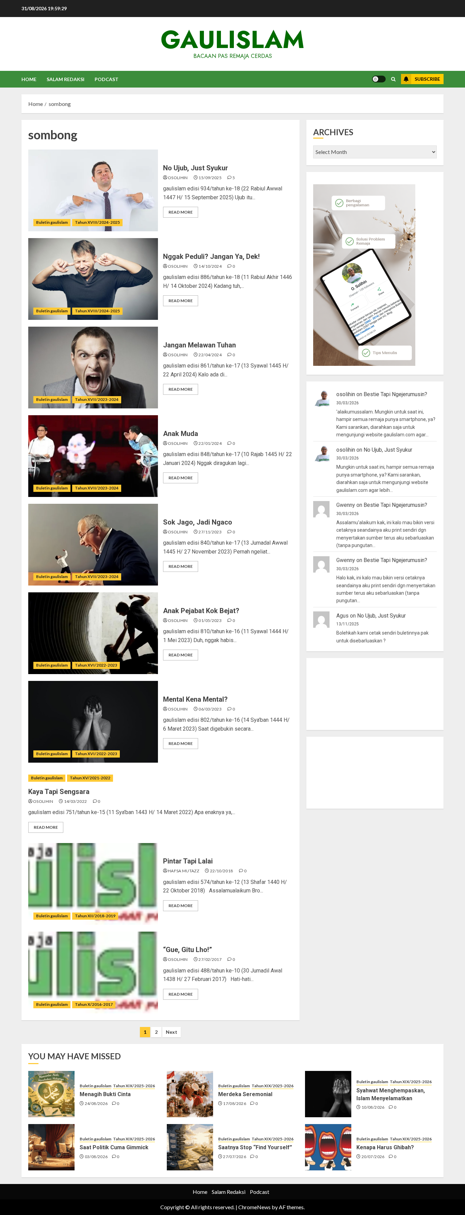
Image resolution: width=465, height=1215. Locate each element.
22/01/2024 (210, 443)
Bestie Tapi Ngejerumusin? (395, 394)
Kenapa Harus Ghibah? (385, 1147)
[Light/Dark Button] (379, 79)
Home (28, 79)
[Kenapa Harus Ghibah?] (328, 1147)
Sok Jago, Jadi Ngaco (197, 522)
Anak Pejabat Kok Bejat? (201, 611)
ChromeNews (254, 1207)
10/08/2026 (373, 1107)
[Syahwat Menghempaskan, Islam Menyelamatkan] (328, 1094)
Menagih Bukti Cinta (105, 1094)
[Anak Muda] (93, 456)
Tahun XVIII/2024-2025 (97, 222)
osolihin (178, 177)
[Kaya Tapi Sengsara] (160, 778)
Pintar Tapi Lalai (188, 861)
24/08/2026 (96, 1103)
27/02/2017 (210, 959)
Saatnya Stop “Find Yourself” (255, 1147)
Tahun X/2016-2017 (94, 1004)
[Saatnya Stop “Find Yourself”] (190, 1147)
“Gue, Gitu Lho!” (187, 950)
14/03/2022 (75, 801)
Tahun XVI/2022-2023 (96, 665)
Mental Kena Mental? (195, 699)
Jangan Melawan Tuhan (199, 345)
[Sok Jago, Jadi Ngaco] (93, 545)
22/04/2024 (210, 354)
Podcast (106, 79)
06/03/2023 (210, 709)
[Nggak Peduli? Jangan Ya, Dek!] (93, 279)
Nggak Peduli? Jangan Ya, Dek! (211, 256)
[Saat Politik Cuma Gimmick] (51, 1147)
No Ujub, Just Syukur (195, 168)
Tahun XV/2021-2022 (90, 777)
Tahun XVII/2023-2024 (96, 399)
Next (171, 1032)
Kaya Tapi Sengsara (59, 792)
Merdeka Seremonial (245, 1094)
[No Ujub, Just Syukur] (93, 190)
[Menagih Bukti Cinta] (51, 1094)
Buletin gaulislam (52, 222)
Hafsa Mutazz (183, 870)
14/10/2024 (210, 266)
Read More (181, 212)
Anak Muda (180, 434)
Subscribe (427, 79)
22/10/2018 (221, 870)
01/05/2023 (210, 620)
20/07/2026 (373, 1156)
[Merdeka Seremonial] (190, 1094)
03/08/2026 (96, 1156)
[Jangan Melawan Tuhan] (93, 367)
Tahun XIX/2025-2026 (134, 1085)
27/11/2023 (210, 531)
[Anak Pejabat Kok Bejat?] (93, 633)
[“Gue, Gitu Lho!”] (93, 972)
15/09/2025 (210, 177)
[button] (393, 79)
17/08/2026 (234, 1103)
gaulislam (232, 39)
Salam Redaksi (65, 79)
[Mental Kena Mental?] (93, 722)
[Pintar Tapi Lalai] (93, 884)
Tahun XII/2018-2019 (95, 915)
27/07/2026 (234, 1156)
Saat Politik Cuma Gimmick (114, 1147)
